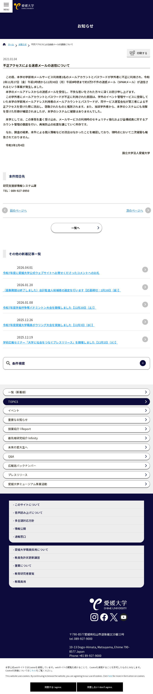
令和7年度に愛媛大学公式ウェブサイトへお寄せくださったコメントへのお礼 (51, 273)
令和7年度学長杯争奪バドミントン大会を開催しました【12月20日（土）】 (49, 308)
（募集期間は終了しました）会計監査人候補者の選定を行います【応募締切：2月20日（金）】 (62, 290)
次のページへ (134, 210)
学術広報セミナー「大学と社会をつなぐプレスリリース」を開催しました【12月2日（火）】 (60, 342)
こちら (32, 670)
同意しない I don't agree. (100, 687)
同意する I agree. (53, 687)
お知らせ (22, 44)
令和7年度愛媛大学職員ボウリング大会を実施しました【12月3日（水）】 (48, 325)
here (110, 675)
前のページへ (18, 210)
